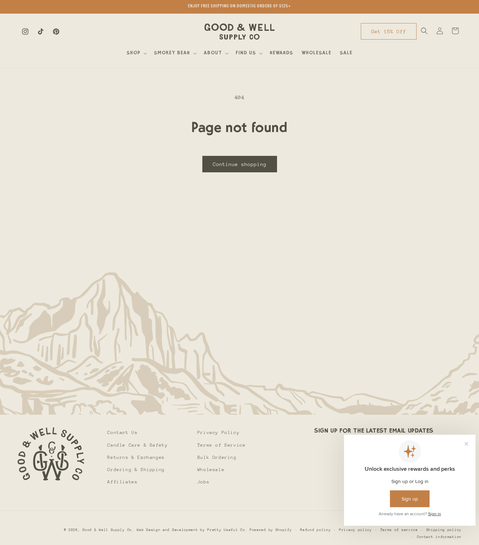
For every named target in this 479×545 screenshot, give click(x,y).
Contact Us (122, 432)
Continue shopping (240, 164)
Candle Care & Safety (137, 445)
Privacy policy (355, 530)
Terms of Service (221, 445)
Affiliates (122, 481)
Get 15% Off (388, 31)
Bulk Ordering (217, 457)
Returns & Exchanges (135, 457)
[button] (136, 53)
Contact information (439, 537)
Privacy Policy (218, 432)
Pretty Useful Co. (227, 530)
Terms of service (399, 530)
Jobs (203, 481)
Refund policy (315, 530)
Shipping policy (444, 530)
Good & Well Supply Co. (108, 530)
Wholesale (210, 469)
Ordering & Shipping (135, 469)
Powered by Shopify (271, 530)
